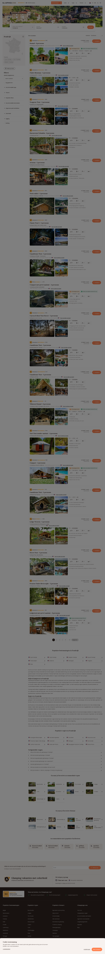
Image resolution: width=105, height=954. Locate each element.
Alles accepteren (97, 949)
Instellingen (87, 949)
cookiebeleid (6, 949)
